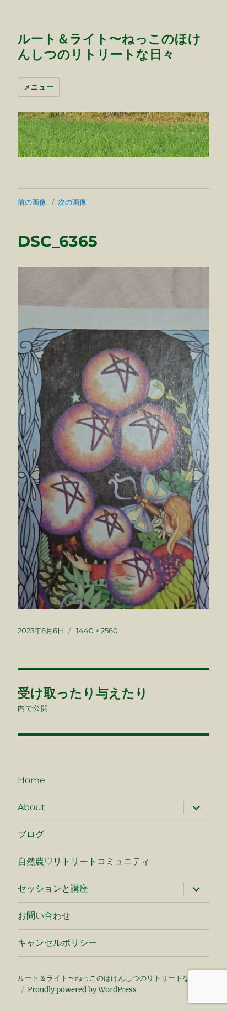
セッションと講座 (53, 888)
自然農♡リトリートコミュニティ (84, 861)
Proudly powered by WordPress (82, 989)
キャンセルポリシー (57, 942)
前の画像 (32, 201)
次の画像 (72, 201)
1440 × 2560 (97, 630)
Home (31, 780)
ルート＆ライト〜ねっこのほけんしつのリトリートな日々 (109, 46)
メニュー (38, 86)
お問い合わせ (44, 915)
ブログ (31, 834)
